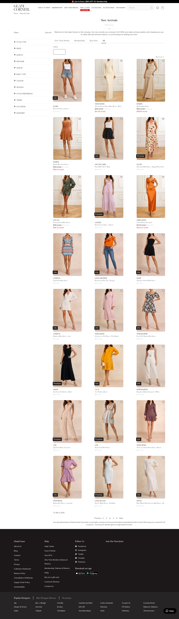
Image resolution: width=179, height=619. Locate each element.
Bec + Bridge (41, 603)
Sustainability (19, 587)
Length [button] (19, 55)
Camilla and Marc (86, 603)
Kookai (60, 607)
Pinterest (81, 562)
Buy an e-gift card (52, 577)
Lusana (98, 222)
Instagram (82, 550)
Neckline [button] (20, 61)
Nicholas (103, 607)
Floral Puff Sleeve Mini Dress (146, 336)
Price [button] (18, 48)
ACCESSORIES (109, 8)
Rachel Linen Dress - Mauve (104, 225)
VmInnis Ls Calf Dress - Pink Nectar (107, 336)
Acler (139, 164)
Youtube (81, 558)
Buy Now (94, 40)
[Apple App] (80, 573)
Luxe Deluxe (100, 501)
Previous (97, 518)
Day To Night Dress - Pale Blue (105, 503)
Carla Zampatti (106, 603)
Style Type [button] (21, 42)
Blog (16, 551)
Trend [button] (19, 100)
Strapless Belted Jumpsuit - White (148, 392)
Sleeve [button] (19, 68)
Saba (16, 611)
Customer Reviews (52, 582)
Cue (55, 445)
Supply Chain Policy (22, 582)
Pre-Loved (85, 8)
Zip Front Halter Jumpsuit (61, 447)
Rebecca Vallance (150, 607)
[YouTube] (76, 558)
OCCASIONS (96, 8)
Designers (121, 8)
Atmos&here (142, 334)
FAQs (47, 573)
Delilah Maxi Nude (143, 106)
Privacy (17, 564)
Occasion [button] (20, 106)
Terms (16, 560)
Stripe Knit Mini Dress (60, 280)
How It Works (50, 551)
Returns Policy (19, 573)
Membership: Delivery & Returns (57, 568)
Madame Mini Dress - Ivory (62, 336)
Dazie (139, 278)
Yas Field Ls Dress (101, 392)
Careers (17, 555)
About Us (17, 546)
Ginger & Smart (20, 607)
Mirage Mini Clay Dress (61, 164)
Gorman (39, 607)
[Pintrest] (76, 562)
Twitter (81, 554)
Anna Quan (141, 220)
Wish (102, 611)
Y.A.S (97, 389)
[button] (44, 7)
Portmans (57, 501)
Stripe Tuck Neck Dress (102, 447)
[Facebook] (76, 546)
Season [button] (19, 87)
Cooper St (126, 603)
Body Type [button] (21, 74)
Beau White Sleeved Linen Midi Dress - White (151, 503)
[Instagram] (76, 550)
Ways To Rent (44, 8)
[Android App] (92, 573)
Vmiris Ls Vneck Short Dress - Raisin (149, 447)
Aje (15, 603)
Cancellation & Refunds (23, 578)
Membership (57, 8)
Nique (55, 389)
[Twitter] (76, 554)
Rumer (139, 104)
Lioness (56, 278)
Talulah (38, 611)
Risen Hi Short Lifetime (61, 109)
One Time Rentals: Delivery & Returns (56, 562)
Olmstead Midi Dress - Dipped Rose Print (150, 167)
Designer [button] (20, 113)
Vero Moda (99, 104)
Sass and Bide (101, 278)
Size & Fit (48, 555)
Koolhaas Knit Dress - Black (62, 392)
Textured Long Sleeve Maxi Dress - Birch (108, 106)
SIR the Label (100, 164)
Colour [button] (19, 81)
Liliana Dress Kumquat (144, 222)
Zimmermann (148, 611)
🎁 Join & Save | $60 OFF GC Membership (89, 1)
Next (121, 518)
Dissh (139, 501)
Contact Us (49, 586)
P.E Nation (126, 607)
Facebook (82, 546)
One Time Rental (71, 8)
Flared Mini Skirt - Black (102, 167)
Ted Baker (61, 611)
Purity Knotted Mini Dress (61, 222)
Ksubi (55, 106)
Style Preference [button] (24, 94)
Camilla (60, 603)
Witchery (125, 611)
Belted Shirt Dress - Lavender (63, 503)
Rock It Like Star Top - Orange (105, 280)
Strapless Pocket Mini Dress (146, 280)
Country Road (149, 603)
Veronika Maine (85, 611)
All (104, 40)
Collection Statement (22, 569)
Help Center (49, 546)
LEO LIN (56, 220)
